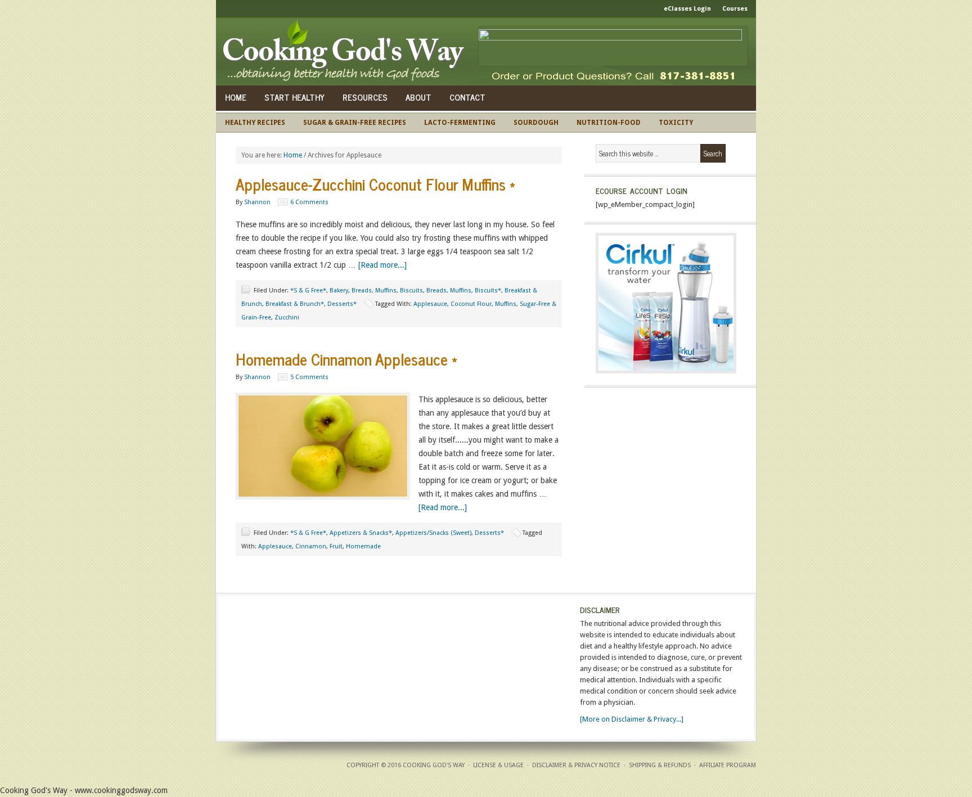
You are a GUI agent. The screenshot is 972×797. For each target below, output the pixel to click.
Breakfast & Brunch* (295, 304)
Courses (735, 8)
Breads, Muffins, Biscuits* (463, 290)
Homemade (363, 546)
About (418, 97)
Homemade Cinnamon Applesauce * (346, 359)
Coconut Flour (471, 304)
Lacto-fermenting (460, 123)
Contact (467, 97)
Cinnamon (310, 546)
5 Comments (309, 377)
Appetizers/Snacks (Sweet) (433, 533)
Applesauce (430, 304)
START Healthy (294, 97)
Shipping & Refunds (660, 765)
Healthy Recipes (255, 123)
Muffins (505, 304)
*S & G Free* (308, 290)
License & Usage (498, 765)
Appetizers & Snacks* (361, 533)
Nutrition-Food (609, 123)
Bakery (339, 290)
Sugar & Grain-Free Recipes (354, 123)
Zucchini (286, 317)
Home (235, 97)
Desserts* (342, 304)
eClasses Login (687, 8)
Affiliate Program (727, 765)
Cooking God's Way (347, 51)
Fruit (336, 546)
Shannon (257, 202)
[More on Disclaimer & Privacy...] (631, 719)
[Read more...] (382, 264)
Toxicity (676, 123)
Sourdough (536, 123)
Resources (365, 97)
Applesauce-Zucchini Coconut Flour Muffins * (375, 184)
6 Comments (309, 202)
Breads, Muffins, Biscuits (387, 290)
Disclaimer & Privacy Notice (576, 765)
